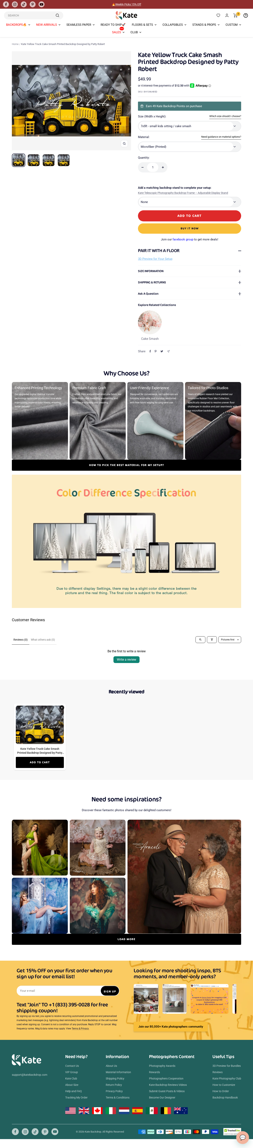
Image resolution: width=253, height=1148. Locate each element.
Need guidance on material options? (221, 136)
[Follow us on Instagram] (15, 4)
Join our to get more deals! (189, 239)
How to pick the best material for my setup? (126, 465)
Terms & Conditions (117, 1097)
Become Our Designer (162, 1097)
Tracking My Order (76, 1097)
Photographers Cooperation (166, 1078)
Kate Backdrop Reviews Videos (168, 1084)
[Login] (227, 15)
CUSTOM (232, 25)
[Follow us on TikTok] (24, 4)
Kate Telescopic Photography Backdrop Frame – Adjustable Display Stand (183, 192)
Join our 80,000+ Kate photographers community (170, 1026)
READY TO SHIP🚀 (113, 25)
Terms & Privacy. (80, 1028)
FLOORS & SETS (142, 25)
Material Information (118, 1072)
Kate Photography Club (226, 1078)
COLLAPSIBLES (172, 25)
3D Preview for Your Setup (155, 259)
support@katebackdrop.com (29, 1074)
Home (15, 44)
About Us (111, 1065)
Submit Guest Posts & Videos (167, 1091)
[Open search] (200, 639)
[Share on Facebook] (150, 351)
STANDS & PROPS (204, 25)
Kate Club (71, 1078)
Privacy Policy (114, 1091)
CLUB (134, 32)
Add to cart (40, 762)
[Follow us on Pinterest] (33, 4)
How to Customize (223, 1084)
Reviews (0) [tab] (20, 639)
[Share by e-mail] (168, 351)
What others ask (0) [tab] (43, 639)
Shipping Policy (115, 1078)
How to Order (220, 1091)
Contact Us (72, 1065)
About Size (71, 1084)
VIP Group (71, 1072)
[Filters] (212, 639)
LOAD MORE (126, 939)
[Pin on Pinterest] (156, 351)
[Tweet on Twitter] (161, 351)
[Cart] (235, 15)
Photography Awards (162, 1065)
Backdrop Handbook (225, 1097)
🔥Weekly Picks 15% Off (126, 4)
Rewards (154, 1072)
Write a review (126, 659)
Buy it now (190, 228)
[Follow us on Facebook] (6, 4)
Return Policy (114, 1084)
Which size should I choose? (225, 116)
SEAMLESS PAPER (78, 25)
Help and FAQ (73, 1091)
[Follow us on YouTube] (41, 4)
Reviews (217, 1072)
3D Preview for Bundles (226, 1065)
